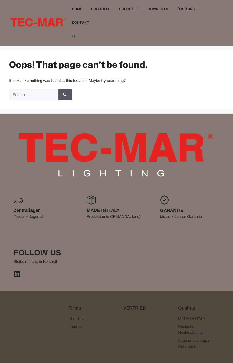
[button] (73, 36)
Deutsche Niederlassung (190, 330)
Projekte (100, 9)
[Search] (65, 94)
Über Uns (186, 9)
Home (77, 9)
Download (158, 9)
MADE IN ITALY (191, 319)
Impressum (78, 327)
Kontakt (80, 23)
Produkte (129, 9)
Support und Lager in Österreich (195, 343)
